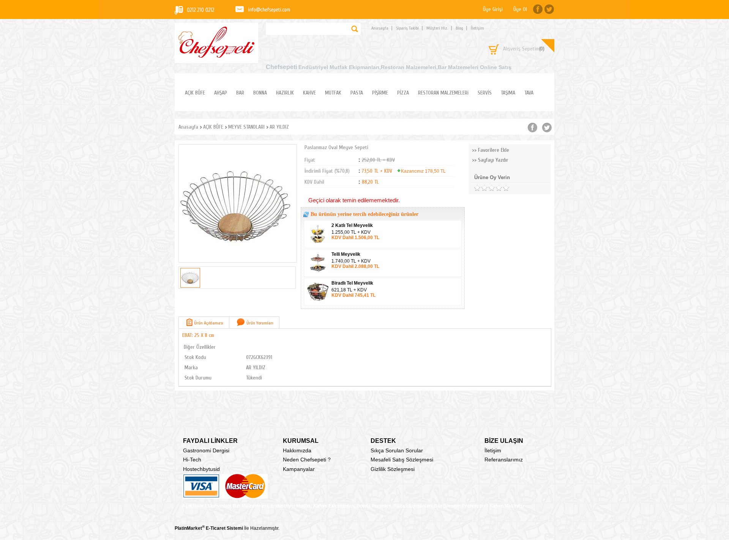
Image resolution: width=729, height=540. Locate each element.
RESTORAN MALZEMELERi (443, 93)
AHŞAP (220, 93)
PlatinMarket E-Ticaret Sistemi (209, 528)
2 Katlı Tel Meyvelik (352, 225)
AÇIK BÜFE (195, 93)
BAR (240, 93)
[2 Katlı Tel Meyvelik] (318, 245)
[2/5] (480, 188)
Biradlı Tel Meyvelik (352, 283)
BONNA (260, 93)
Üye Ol (520, 9)
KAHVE (309, 93)
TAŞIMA (508, 93)
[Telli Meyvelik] (318, 274)
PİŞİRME (380, 93)
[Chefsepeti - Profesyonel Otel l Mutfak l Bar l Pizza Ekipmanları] (216, 55)
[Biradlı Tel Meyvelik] (318, 303)
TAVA (528, 93)
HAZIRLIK (285, 93)
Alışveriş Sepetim (523, 49)
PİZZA (403, 93)
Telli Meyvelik (345, 254)
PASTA (356, 93)
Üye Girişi (493, 9)
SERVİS (485, 93)
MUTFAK (333, 93)
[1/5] (477, 188)
